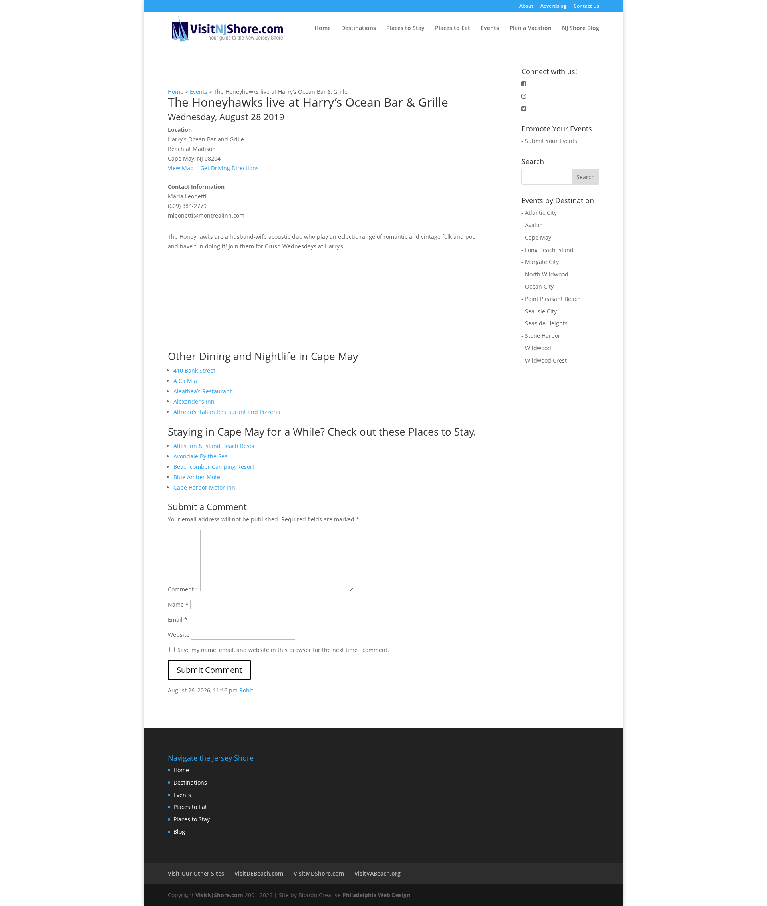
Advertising (553, 6)
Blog (179, 831)
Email (177, 619)
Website (178, 634)
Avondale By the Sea (200, 456)
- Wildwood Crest (544, 360)
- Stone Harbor (540, 335)
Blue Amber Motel (197, 477)
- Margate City (540, 262)
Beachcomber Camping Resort (213, 466)
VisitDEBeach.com (258, 873)
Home (322, 28)
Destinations (358, 28)
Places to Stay (405, 28)
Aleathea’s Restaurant (202, 391)
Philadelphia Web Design (376, 895)
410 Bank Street (194, 370)
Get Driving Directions (229, 168)
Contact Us (586, 6)
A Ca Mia (185, 381)
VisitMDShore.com (319, 873)
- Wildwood (536, 348)
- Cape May (536, 237)
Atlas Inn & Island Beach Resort (215, 446)
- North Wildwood (544, 274)
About (526, 6)
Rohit (246, 690)
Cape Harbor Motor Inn (204, 487)
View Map (181, 168)
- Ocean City (537, 286)
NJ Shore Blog (580, 28)
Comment (183, 589)
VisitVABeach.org (377, 873)
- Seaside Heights (544, 323)
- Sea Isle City (539, 311)
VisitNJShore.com (219, 895)
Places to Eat (452, 28)
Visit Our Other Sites (196, 873)
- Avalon (532, 225)
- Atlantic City (539, 212)
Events (490, 28)
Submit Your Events (551, 141)
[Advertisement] (228, 301)
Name (178, 604)
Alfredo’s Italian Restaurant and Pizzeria (226, 412)
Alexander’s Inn (194, 401)
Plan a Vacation (530, 28)
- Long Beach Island (547, 250)
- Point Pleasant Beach (551, 299)
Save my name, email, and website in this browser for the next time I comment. (283, 650)
